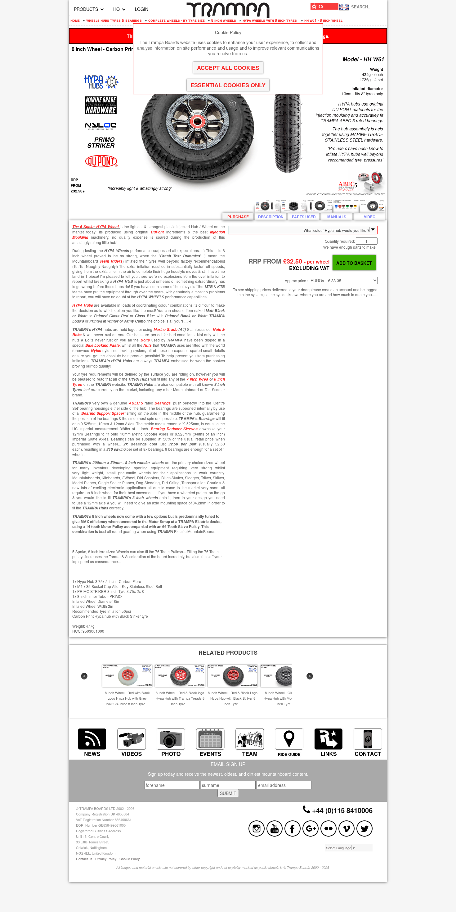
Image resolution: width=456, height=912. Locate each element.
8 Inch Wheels (223, 20)
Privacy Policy (106, 858)
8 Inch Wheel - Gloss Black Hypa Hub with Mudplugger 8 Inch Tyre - (285, 698)
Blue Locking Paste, (102, 345)
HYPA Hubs (82, 305)
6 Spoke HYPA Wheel (98, 226)
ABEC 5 (136, 403)
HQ (116, 9)
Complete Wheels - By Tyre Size (176, 20)
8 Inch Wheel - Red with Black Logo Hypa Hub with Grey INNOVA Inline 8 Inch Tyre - (127, 698)
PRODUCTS (86, 9)
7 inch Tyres (197, 379)
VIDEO (369, 216)
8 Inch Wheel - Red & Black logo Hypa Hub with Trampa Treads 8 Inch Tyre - (180, 698)
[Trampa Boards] (228, 16)
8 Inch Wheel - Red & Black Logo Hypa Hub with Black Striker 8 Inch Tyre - (232, 698)
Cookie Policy (129, 858)
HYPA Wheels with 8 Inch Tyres (270, 20)
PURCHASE (238, 216)
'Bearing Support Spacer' (103, 413)
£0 (321, 6)
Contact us (84, 858)
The (75, 226)
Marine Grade (165, 329)
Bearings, (163, 403)
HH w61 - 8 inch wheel (323, 20)
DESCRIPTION (271, 216)
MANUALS (336, 216)
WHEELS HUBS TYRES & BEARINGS (114, 20)
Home (75, 20)
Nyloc (96, 350)
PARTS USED (304, 216)
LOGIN (141, 9)
